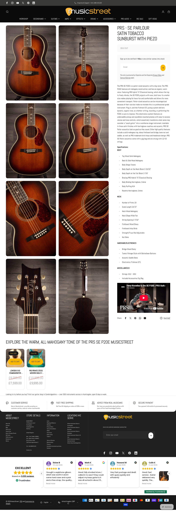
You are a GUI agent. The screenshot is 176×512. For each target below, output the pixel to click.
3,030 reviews (27, 476)
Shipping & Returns (51, 423)
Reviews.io (8, 439)
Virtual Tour (8, 431)
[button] (169, 473)
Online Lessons (9, 437)
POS (21, 501)
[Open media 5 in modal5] (31, 218)
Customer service (19, 402)
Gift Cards (8, 435)
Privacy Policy (157, 75)
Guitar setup (50, 434)
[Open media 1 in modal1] (31, 63)
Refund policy (50, 442)
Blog (7, 427)
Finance (49, 444)
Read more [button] (48, 484)
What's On (8, 429)
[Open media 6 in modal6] (84, 218)
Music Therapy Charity (11, 433)
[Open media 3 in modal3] (31, 140)
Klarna (7, 441)
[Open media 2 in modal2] (84, 63)
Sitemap (49, 425)
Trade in (49, 436)
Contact (8, 425)
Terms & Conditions (51, 429)
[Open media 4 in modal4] (84, 140)
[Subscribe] (163, 68)
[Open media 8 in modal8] (84, 296)
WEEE (48, 430)
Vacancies (49, 432)
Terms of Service (125, 78)
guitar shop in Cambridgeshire (46, 394)
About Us (8, 423)
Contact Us (29, 450)
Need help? (167, 318)
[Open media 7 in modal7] (31, 296)
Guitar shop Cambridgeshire (74, 443)
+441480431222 (32, 446)
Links (48, 421)
